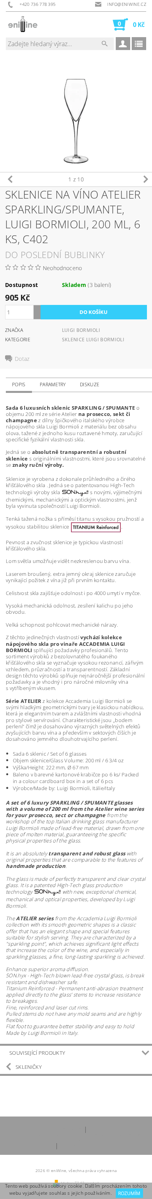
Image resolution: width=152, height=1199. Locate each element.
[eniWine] (23, 24)
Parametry (53, 384)
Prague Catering (79, 1145)
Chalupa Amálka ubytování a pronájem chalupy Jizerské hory (76, 1137)
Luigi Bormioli (81, 330)
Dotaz (22, 358)
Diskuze (89, 384)
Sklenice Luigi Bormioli (93, 339)
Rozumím (129, 1193)
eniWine (72, 1129)
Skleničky (29, 1066)
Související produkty (37, 1052)
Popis (19, 384)
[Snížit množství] (37, 315)
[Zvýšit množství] (37, 308)
